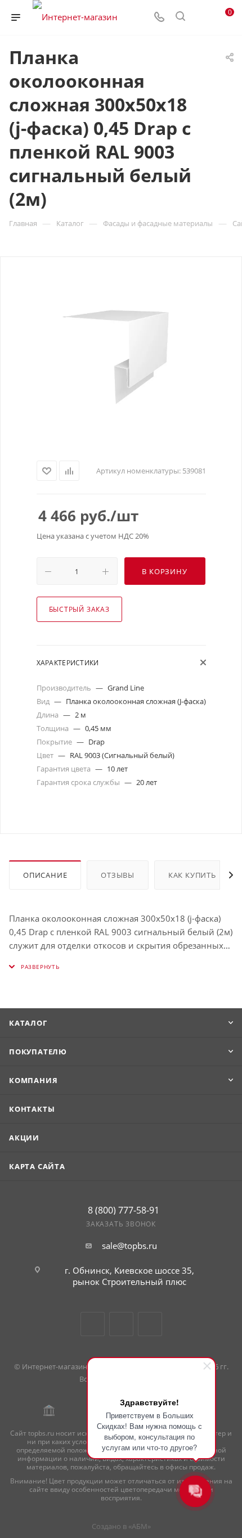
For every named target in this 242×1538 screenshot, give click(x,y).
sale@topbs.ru (129, 1245)
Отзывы (118, 875)
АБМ (139, 1526)
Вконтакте (92, 1324)
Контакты (32, 1109)
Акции (24, 1138)
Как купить (192, 875)
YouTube (121, 1324)
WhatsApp (150, 1324)
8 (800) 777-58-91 (123, 1210)
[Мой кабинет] (201, 17)
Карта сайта (37, 1166)
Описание (45, 875)
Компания (33, 1080)
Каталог (28, 1023)
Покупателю (38, 1052)
